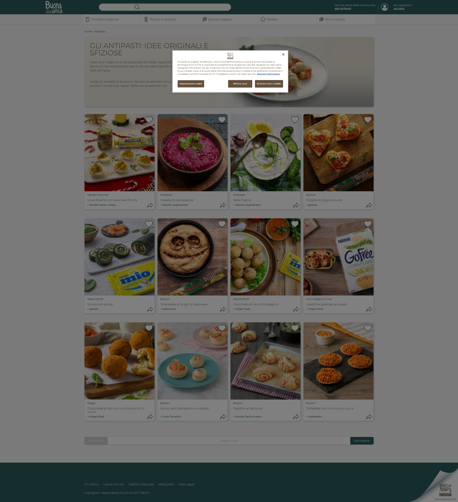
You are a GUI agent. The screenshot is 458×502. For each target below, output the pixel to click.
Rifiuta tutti (240, 84)
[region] (230, 71)
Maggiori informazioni (268, 74)
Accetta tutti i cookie (269, 84)
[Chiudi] (283, 54)
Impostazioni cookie (190, 84)
